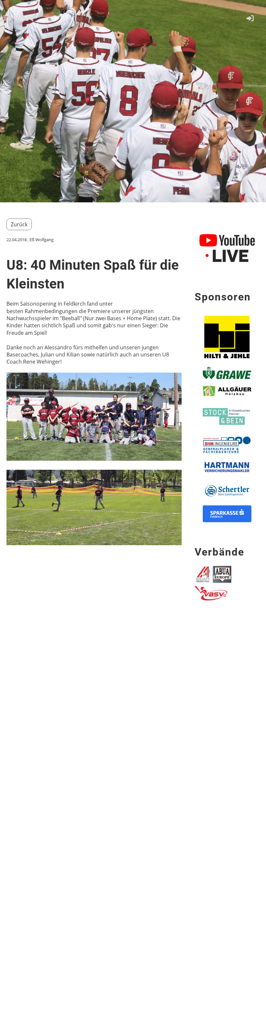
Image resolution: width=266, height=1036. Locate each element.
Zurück (19, 224)
